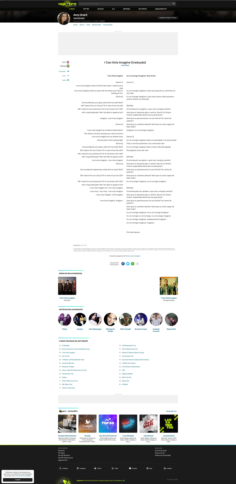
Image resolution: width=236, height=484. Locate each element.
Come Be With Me (68, 363)
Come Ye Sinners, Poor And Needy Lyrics (76, 349)
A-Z (113, 9)
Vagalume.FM (160, 9)
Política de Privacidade (163, 455)
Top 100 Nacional (64, 455)
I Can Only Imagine (68, 353)
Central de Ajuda (160, 450)
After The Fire (126, 377)
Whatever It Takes (68, 367)
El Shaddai (65, 345)
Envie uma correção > (133, 256)
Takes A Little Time (68, 388)
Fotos (88, 25)
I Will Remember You (129, 345)
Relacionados (96, 25)
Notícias (126, 9)
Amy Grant (80, 15)
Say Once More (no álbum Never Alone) (135, 360)
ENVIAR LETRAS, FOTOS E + (168, 18)
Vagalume (67, 3)
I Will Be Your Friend (129, 363)
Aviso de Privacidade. (23, 476)
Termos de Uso (160, 453)
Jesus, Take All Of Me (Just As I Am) (74, 370)
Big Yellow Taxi (67, 384)
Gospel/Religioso (79, 18)
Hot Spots (142, 9)
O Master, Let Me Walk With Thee (73, 360)
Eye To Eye (65, 356)
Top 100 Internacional (65, 458)
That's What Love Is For (70, 381)
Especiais (61, 450)
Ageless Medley (127, 374)
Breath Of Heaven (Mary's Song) (133, 353)
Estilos (101, 9)
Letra (64, 62)
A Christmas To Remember (131, 367)
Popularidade (107, 25)
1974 (123, 370)
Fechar (17, 480)
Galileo (64, 377)
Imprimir (64, 80)
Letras (75, 25)
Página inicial (76, 21)
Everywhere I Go (67, 374)
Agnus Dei (125, 381)
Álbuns (82, 25)
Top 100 (86, 9)
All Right (125, 384)
